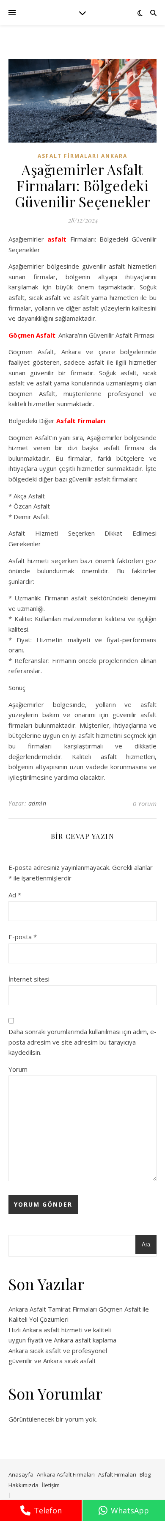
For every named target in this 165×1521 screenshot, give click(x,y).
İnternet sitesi (29, 979)
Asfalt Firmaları (80, 420)
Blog (145, 1474)
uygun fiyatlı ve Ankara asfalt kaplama (62, 1340)
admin (37, 803)
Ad (14, 895)
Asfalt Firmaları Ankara (82, 156)
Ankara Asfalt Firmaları (66, 1474)
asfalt (56, 239)
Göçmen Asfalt (31, 335)
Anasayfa (20, 1474)
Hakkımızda (23, 1485)
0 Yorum (145, 803)
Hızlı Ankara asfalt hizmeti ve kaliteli (59, 1330)
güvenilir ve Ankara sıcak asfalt (52, 1360)
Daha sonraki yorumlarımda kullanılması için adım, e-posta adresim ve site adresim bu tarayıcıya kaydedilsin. (82, 1041)
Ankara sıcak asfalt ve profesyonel (57, 1350)
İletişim (51, 1485)
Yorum (18, 1069)
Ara (146, 1244)
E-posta (22, 936)
